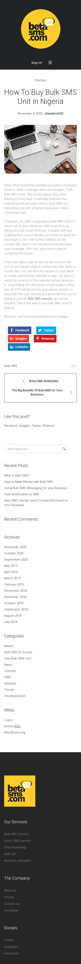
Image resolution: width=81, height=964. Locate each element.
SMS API (10, 854)
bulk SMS (10, 366)
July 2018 (10, 622)
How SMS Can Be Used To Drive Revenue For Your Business (36, 503)
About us (10, 890)
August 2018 (12, 616)
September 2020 (16, 559)
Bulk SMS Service (16, 834)
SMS (7, 677)
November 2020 (15, 547)
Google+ (24, 426)
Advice (9, 646)
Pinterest (49, 426)
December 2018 (15, 591)
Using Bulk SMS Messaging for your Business (35, 488)
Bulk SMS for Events (18, 652)
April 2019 (11, 572)
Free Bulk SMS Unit (17, 658)
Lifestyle (10, 671)
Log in (8, 720)
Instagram (11, 947)
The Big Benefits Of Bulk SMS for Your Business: (37, 392)
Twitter (36, 426)
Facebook (10, 426)
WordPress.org (14, 732)
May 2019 (10, 566)
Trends (9, 690)
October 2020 (13, 553)
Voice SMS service (17, 841)
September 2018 (16, 609)
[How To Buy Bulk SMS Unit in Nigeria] (40, 149)
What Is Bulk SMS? (17, 475)
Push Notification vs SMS (21, 494)
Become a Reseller (17, 861)
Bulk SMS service (40, 299)
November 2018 (15, 597)
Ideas (8, 665)
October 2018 (13, 603)
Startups (40, 80)
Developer (11, 910)
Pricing (9, 897)
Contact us (12, 904)
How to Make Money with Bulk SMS (28, 482)
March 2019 (12, 578)
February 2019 (14, 584)
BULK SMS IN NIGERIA (43, 381)
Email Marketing (15, 847)
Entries (12, 726)
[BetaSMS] (40, 28)
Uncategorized (14, 696)
